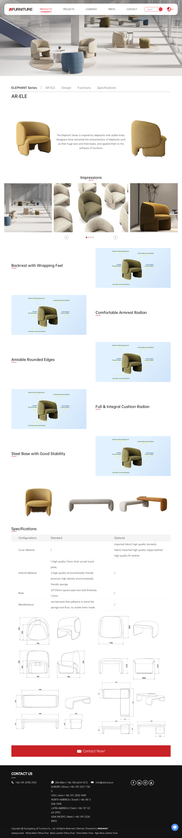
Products (46, 9)
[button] (66, 237)
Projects (68, 9)
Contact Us (21, 774)
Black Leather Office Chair (62, 833)
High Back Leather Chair (106, 833)
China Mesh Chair (84, 833)
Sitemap (80, 828)
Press (111, 9)
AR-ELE (50, 88)
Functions (84, 88)
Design (66, 88)
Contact (132, 9)
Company (91, 9)
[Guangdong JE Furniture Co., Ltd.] (21, 9)
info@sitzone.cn (104, 782)
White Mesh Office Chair (37, 833)
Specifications (106, 88)
